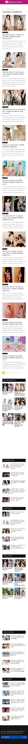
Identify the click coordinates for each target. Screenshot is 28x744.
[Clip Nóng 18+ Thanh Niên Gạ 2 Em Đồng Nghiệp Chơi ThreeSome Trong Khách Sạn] (20, 417)
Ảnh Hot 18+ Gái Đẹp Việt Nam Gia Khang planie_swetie (7, 583)
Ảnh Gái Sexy (5, 142)
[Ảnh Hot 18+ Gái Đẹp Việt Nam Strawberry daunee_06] (8, 387)
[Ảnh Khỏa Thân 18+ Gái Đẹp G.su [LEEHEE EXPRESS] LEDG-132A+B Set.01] (20, 387)
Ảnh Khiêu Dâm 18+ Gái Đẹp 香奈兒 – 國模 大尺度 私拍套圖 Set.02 (17, 482)
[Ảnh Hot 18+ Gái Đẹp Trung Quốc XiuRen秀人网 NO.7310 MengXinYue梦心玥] (6, 662)
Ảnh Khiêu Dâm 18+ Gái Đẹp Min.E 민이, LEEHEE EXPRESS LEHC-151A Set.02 (13, 111)
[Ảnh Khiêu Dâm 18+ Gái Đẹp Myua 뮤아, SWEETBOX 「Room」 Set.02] (6, 499)
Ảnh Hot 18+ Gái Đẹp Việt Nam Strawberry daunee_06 (7, 393)
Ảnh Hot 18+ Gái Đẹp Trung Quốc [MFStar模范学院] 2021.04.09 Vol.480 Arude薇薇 (17, 670)
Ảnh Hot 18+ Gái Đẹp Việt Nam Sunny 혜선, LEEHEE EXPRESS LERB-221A (12, 253)
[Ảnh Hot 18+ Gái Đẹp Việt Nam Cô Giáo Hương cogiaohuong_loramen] (20, 577)
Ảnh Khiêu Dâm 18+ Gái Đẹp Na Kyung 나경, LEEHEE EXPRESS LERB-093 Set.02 (12, 218)
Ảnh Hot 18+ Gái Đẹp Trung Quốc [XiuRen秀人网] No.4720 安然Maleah (17, 653)
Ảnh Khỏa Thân (5, 32)
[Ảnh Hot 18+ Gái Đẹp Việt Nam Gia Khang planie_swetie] (8, 577)
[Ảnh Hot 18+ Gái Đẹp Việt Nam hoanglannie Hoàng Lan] (8, 591)
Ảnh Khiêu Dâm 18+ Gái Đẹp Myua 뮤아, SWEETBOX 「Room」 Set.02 (17, 499)
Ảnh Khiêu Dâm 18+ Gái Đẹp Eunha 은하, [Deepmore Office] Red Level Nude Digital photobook (7, 408)
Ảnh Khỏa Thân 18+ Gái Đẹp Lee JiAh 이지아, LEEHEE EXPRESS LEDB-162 (13, 289)
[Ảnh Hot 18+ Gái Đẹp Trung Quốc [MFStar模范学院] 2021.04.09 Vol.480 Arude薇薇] (6, 670)
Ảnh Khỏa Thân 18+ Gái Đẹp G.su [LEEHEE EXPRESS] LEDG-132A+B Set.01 (13, 36)
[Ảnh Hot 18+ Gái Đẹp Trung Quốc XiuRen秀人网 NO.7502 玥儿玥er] (6, 646)
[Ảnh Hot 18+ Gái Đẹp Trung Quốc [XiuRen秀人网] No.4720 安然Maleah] (6, 654)
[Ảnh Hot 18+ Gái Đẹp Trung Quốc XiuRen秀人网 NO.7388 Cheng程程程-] (8, 417)
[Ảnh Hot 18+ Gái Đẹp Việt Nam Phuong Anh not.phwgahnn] (20, 591)
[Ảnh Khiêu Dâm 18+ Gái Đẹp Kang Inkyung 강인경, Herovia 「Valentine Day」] (6, 474)
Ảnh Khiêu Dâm (5, 213)
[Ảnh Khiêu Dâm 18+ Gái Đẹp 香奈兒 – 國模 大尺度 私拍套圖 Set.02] (6, 482)
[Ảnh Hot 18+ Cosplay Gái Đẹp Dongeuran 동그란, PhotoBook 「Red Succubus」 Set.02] (6, 709)
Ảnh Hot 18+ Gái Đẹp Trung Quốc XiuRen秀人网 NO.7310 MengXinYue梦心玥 (17, 662)
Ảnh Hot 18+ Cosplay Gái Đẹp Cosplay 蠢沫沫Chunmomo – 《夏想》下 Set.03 (17, 717)
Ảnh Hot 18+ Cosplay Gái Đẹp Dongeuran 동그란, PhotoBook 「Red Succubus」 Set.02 (17, 709)
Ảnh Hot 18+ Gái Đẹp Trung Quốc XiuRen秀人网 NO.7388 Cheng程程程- (17, 538)
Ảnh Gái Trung (9, 632)
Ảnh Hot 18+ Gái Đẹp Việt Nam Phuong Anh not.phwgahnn (19, 597)
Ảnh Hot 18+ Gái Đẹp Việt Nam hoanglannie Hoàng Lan (7, 597)
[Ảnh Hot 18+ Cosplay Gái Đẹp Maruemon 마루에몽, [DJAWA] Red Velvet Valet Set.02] (6, 684)
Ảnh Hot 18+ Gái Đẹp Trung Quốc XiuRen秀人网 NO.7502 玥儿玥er (18, 645)
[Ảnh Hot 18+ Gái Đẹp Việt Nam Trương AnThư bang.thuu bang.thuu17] (20, 401)
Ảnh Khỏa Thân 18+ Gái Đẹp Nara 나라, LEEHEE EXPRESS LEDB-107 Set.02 (13, 74)
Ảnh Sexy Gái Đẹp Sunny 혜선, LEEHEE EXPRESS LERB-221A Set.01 (12, 358)
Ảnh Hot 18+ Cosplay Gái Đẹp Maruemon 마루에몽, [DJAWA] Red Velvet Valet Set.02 (17, 684)
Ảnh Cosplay (8, 679)
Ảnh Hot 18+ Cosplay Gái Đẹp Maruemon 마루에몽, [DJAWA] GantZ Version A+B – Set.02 (17, 701)
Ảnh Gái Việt (5, 248)
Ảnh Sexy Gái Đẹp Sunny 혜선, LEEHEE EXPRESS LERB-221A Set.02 (12, 182)
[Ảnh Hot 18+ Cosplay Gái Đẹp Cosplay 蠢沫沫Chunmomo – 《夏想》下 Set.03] (6, 718)
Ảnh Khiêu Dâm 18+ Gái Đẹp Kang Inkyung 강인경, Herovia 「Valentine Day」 (17, 474)
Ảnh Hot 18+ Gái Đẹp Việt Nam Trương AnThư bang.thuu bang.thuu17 (19, 407)
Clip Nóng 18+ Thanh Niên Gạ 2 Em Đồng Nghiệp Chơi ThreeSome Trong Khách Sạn (19, 423)
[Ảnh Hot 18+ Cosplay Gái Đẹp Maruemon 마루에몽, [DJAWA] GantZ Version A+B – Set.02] (6, 701)
